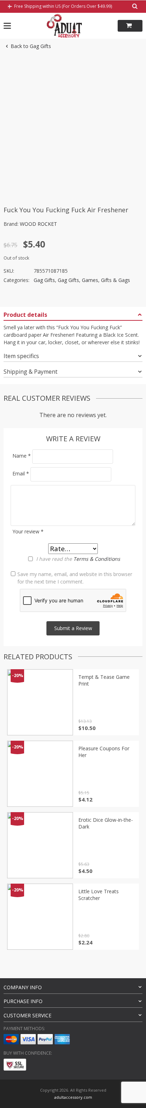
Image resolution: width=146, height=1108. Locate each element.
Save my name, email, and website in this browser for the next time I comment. (74, 578)
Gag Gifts (44, 280)
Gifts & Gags (115, 280)
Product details (25, 315)
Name (21, 455)
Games (90, 280)
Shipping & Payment (30, 371)
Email (20, 473)
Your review (28, 531)
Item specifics (21, 356)
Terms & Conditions (96, 558)
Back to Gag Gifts (31, 46)
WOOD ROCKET (38, 223)
